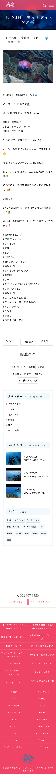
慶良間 (44, 533)
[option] (28, 66)
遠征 (10, 425)
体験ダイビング (13, 526)
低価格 (11, 419)
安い (41, 526)
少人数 (11, 409)
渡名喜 (35, 533)
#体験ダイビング (22, 374)
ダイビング (18, 520)
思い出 (19, 533)
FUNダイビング (33, 520)
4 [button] (29, 84)
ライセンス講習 (29, 526)
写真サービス (14, 414)
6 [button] (32, 84)
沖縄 (9, 520)
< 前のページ (11, 342)
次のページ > (45, 342)
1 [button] (23, 84)
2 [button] (25, 84)
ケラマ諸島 (13, 430)
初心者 (10, 533)
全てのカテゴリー (16, 403)
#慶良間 (38, 374)
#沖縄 (32, 367)
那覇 (27, 533)
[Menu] (51, 5)
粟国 (9, 540)
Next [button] (50, 68)
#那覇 (41, 367)
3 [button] (27, 84)
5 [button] (31, 84)
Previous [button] (6, 68)
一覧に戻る (28, 342)
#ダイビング (18, 367)
